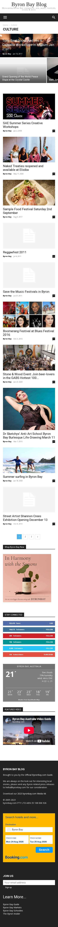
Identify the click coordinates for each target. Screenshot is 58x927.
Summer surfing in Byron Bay (22, 477)
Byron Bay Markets (12, 907)
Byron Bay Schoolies (13, 910)
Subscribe (48, 654)
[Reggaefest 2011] (29, 236)
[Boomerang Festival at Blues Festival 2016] (29, 314)
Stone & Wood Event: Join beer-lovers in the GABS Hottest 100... (29, 376)
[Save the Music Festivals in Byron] (29, 275)
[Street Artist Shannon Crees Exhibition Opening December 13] (29, 499)
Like (51, 623)
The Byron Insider (11, 913)
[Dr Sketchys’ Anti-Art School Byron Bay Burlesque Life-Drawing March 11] (29, 409)
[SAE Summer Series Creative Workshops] (29, 106)
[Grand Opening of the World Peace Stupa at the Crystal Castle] (23, 75)
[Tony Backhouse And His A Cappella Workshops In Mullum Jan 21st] (29, 45)
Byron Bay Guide (11, 904)
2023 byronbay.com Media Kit (31, 793)
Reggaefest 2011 (14, 252)
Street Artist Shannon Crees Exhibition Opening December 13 (25, 518)
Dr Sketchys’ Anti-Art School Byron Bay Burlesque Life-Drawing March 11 (29, 435)
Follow (49, 629)
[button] (5, 17)
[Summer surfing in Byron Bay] (29, 460)
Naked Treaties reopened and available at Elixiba (23, 168)
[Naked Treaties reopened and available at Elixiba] (29, 149)
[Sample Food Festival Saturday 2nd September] (29, 192)
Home (5, 25)
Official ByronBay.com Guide (38, 774)
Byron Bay (7, 54)
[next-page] (37, 536)
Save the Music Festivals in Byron (26, 291)
